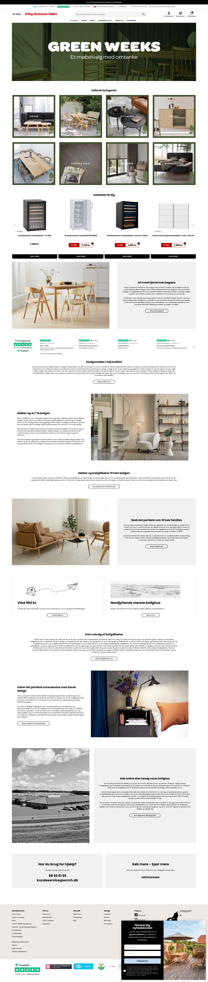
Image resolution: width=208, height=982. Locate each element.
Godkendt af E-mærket (46, 7)
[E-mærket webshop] (83, 966)
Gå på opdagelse (157, 311)
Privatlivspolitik (17, 937)
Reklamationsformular (20, 942)
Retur (14, 921)
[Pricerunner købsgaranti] (58, 967)
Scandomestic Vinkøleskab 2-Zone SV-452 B (127, 235)
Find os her (150, 615)
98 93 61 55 (57, 875)
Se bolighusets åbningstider (145, 815)
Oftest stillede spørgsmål (21, 924)
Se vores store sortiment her (104, 486)
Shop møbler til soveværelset (33, 723)
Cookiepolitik (16, 933)
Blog (74, 921)
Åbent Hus (77, 914)
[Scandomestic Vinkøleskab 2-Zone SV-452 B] (127, 215)
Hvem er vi (47, 914)
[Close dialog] (204, 922)
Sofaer (84, 21)
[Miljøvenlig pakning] (101, 966)
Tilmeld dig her (57, 615)
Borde (92, 21)
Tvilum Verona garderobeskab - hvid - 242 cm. (173, 235)
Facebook (141, 915)
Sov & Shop (16, 914)
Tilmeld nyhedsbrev (19, 952)
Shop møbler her (104, 382)
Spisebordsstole (105, 21)
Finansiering (16, 930)
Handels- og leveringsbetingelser (24, 927)
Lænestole (119, 21)
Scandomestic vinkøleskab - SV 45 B (34, 235)
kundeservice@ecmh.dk (57, 880)
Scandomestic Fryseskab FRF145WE (81, 235)
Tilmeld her (142, 961)
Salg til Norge (17, 948)
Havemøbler (131, 21)
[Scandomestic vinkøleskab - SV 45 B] (34, 215)
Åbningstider (47, 917)
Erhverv (14, 945)
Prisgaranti (46, 924)
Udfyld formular (151, 877)
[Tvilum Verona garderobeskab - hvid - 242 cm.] (173, 215)
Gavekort (107, 914)
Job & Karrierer (48, 921)
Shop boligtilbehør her (104, 658)
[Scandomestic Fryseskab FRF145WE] (81, 215)
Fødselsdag (77, 917)
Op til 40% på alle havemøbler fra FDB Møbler (104, 2)
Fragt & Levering (18, 917)
